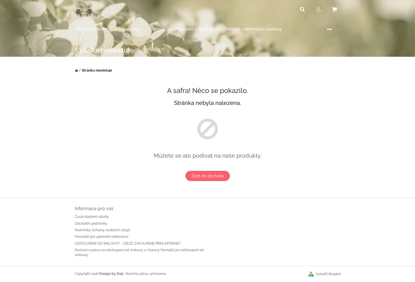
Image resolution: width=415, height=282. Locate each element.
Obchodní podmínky (91, 224)
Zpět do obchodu (207, 176)
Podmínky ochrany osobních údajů (102, 230)
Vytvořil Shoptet (328, 274)
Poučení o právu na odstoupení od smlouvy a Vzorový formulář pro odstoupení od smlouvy (139, 252)
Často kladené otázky (92, 217)
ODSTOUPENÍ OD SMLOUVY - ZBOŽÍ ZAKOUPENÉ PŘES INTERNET (128, 244)
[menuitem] (97, 29)
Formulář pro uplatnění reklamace (101, 237)
